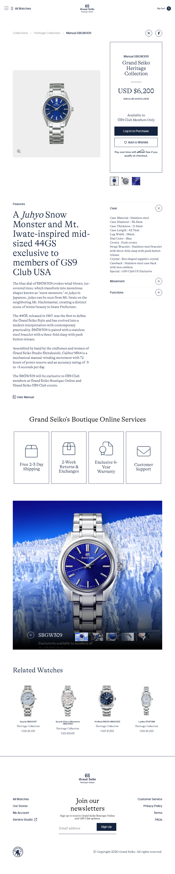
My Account (21, 813)
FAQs (158, 819)
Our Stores (20, 806)
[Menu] (6, 8)
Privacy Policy (152, 806)
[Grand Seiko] (87, 8)
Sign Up (106, 827)
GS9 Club (125, 120)
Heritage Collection (47, 33)
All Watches (21, 799)
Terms (158, 813)
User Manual (25, 397)
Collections (20, 33)
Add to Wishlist (138, 142)
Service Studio (23, 819)
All (22, 8)
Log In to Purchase (136, 131)
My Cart (163, 8)
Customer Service (150, 799)
